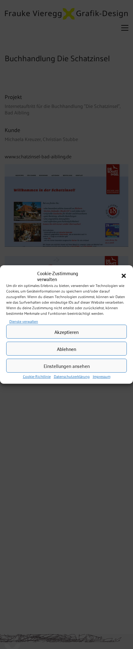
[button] (124, 276)
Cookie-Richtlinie (37, 376)
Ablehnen (66, 348)
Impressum (101, 376)
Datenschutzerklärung (72, 376)
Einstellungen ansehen (67, 365)
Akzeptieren (66, 331)
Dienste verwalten (23, 321)
